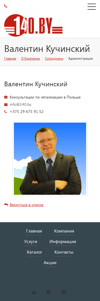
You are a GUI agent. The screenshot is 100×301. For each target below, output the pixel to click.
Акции (50, 262)
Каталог (34, 252)
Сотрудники (54, 58)
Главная (10, 58)
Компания (64, 231)
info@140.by (20, 104)
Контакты (63, 252)
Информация (62, 241)
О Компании (30, 58)
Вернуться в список (27, 204)
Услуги (30, 241)
